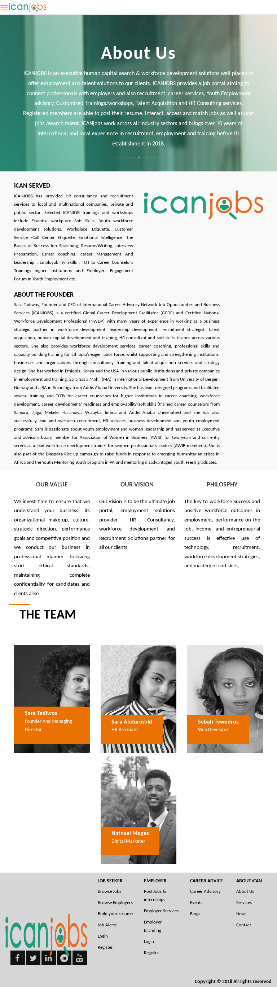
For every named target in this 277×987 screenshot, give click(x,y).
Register (105, 947)
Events (196, 902)
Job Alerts (107, 925)
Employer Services (161, 911)
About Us (245, 891)
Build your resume (115, 914)
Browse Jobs (109, 891)
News (241, 914)
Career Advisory (205, 891)
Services (244, 902)
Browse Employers (115, 902)
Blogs (195, 914)
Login (103, 936)
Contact (243, 925)
